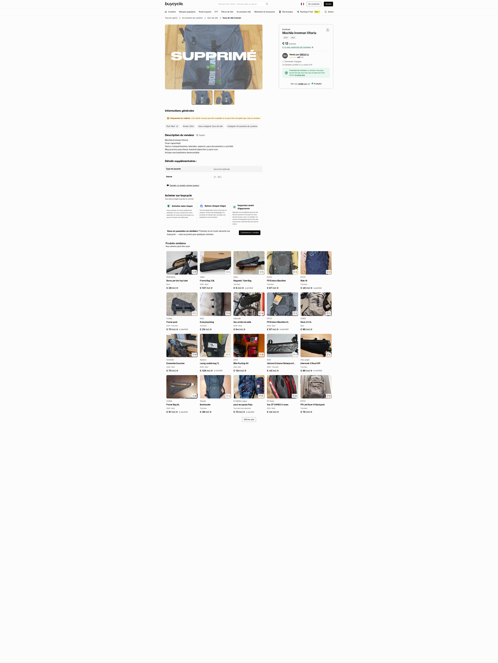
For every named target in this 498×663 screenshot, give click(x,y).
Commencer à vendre (250, 232)
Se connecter (314, 4)
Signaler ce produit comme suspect (184, 185)
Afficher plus (249, 419)
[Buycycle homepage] (174, 4)
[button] (172, 288)
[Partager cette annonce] (328, 30)
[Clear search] (267, 4)
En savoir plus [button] (300, 75)
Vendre (328, 4)
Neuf (293, 38)
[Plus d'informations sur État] (177, 126)
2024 (286, 38)
